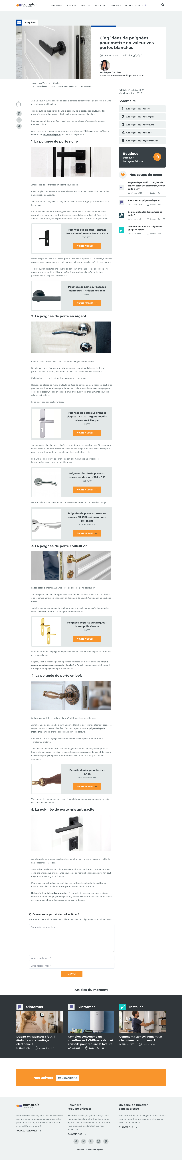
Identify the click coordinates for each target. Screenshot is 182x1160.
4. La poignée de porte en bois (136, 132)
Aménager (56, 5)
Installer (100, 5)
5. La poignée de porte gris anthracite (140, 140)
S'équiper (57, 83)
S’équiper (115, 5)
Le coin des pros (134, 5)
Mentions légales (95, 1149)
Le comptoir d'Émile (39, 83)
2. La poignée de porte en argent (137, 116)
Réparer (71, 5)
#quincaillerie (67, 1078)
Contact (80, 1149)
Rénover (85, 5)
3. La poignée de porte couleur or (138, 124)
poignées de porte (51, 134)
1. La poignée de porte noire (136, 108)
